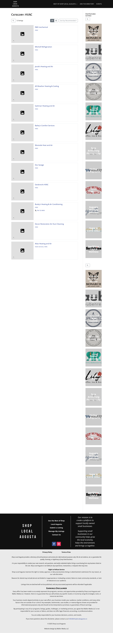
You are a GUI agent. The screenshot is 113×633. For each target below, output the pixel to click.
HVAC (36, 30)
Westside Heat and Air (44, 145)
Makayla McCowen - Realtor (94, 32)
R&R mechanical (41, 27)
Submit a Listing (56, 528)
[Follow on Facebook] (54, 544)
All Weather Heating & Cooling (47, 86)
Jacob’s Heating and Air (44, 66)
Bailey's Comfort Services (45, 125)
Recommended (68, 21)
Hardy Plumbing (93, 190)
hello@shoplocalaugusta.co (78, 619)
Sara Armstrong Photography (94, 150)
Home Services (39, 247)
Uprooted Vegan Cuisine (93, 72)
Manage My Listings (56, 531)
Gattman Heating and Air (45, 106)
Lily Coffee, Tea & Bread (93, 131)
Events (99, 4)
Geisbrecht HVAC (41, 184)
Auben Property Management (93, 52)
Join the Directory (87, 4)
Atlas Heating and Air (43, 243)
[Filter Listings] (13, 20)
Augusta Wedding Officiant (93, 210)
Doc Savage (39, 165)
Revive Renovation (93, 111)
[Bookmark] (13, 41)
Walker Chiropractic (93, 170)
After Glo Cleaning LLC (94, 91)
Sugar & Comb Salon (93, 229)
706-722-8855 (41, 210)
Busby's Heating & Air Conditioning (48, 204)
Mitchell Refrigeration (43, 47)
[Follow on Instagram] (59, 544)
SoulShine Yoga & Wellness (93, 249)
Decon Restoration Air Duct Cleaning (49, 224)
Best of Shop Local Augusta (64, 4)
